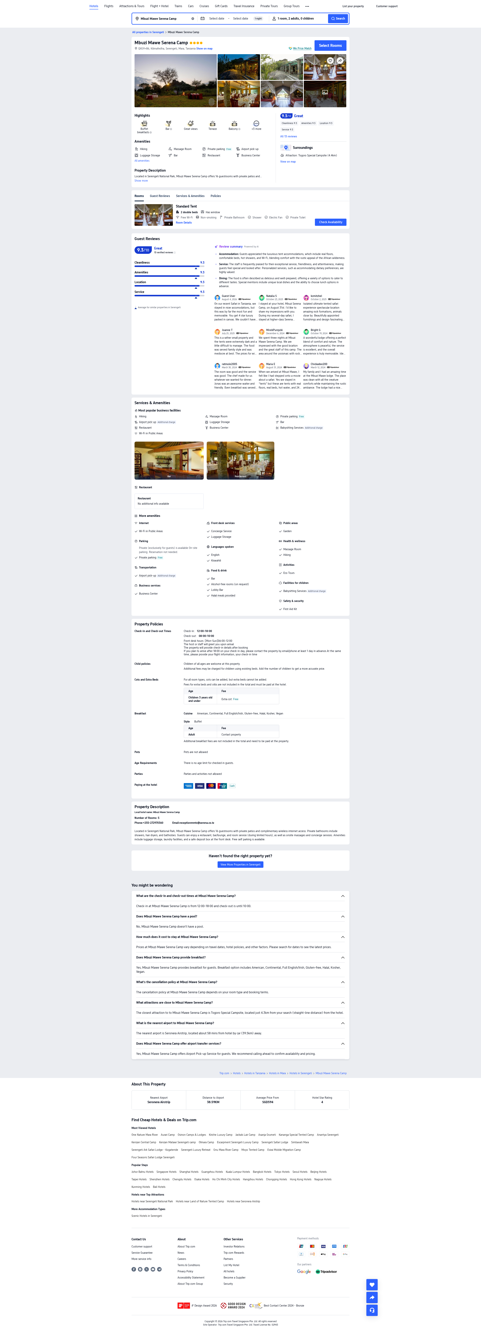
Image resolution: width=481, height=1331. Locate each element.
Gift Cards (221, 6)
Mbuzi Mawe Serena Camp (161, 42)
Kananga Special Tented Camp (296, 1134)
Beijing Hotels (318, 1171)
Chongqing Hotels (276, 1179)
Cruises (204, 6)
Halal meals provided (223, 595)
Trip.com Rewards (234, 1252)
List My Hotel (231, 1265)
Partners (228, 1258)
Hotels (93, 6)
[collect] (372, 1284)
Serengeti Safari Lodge (275, 1142)
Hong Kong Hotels (300, 1179)
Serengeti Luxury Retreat (195, 1149)
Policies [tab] (216, 196)
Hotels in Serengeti (301, 1073)
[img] (176, 80)
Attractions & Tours (131, 6)
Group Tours (291, 6)
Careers (182, 1258)
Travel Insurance (244, 6)
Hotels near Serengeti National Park (152, 1201)
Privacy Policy (185, 1271)
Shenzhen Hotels (159, 1179)
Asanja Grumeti (267, 1134)
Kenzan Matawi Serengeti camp (177, 1142)
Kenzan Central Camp (144, 1142)
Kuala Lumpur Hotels (238, 1171)
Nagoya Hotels (322, 1179)
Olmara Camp (206, 1142)
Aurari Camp (168, 1134)
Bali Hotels (159, 1186)
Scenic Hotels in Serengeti (147, 1215)
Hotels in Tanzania (254, 1073)
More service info (141, 1258)
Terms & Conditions (189, 1265)
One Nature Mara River (145, 1134)
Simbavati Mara (300, 1142)
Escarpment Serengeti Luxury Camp (238, 1142)
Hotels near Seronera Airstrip (243, 1201)
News (181, 1252)
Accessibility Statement (191, 1277)
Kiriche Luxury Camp (220, 1134)
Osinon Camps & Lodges (192, 1134)
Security (228, 1283)
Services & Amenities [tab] (190, 196)
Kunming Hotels (141, 1186)
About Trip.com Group (190, 1283)
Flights (108, 6)
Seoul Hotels (300, 1171)
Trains (178, 6)
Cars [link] (191, 6)
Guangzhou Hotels (212, 1171)
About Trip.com (186, 1246)
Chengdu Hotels (181, 1179)
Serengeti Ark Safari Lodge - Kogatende (155, 1149)
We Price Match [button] (302, 48)
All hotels (229, 1271)
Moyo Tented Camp (252, 1149)
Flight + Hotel (159, 6)
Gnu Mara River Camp (225, 1149)
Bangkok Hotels (262, 1171)
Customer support (142, 1246)
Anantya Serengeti (328, 1134)
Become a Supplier (234, 1277)
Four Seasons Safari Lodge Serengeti (153, 1157)
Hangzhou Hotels (253, 1179)
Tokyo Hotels (282, 1171)
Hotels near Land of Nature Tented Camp (200, 1201)
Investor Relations (234, 1246)
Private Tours (269, 6)
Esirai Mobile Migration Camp (284, 1149)
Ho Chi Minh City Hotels (226, 1179)
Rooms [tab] (139, 196)
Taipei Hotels (139, 1179)
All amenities (142, 160)
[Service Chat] (372, 1310)
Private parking (289, 416)
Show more (141, 180)
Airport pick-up (147, 422)
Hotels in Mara (277, 1073)
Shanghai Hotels (188, 1171)
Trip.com (224, 1073)
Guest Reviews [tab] (160, 196)
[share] (372, 1297)
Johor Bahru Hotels (143, 1171)
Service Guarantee (142, 1252)
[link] (353, 6)
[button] (307, 6)
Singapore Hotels (166, 1171)
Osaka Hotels (201, 1179)
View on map (288, 161)
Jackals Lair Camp (245, 1134)
